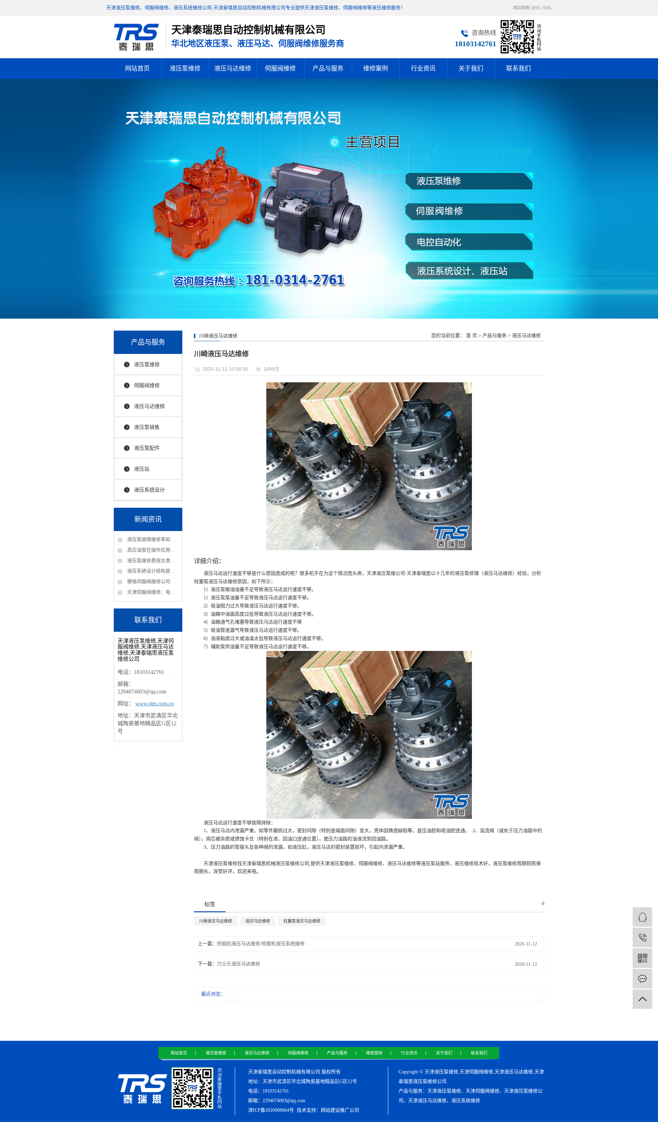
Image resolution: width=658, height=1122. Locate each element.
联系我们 (518, 68)
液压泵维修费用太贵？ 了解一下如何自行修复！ (152, 560)
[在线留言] (642, 978)
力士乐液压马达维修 (238, 963)
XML (547, 7)
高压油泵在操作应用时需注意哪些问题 (152, 550)
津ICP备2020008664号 (271, 1110)
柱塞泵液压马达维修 (301, 921)
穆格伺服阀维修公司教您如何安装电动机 (152, 581)
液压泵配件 (147, 448)
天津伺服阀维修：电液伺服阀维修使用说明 (152, 592)
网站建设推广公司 (340, 1110)
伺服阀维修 (280, 68)
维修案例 (375, 68)
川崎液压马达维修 (215, 921)
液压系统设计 (149, 490)
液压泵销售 (147, 427)
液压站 (141, 469)
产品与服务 (328, 68)
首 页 (471, 335)
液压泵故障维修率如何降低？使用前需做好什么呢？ (152, 539)
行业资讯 (423, 68)
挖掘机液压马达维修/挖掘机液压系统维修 (261, 943)
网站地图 (521, 7)
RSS (536, 7)
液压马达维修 (232, 68)
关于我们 (471, 68)
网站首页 (137, 68)
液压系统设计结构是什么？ (152, 571)
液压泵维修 (185, 68)
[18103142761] (642, 937)
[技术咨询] (642, 917)
